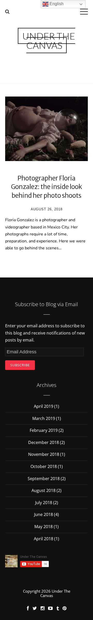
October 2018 (43, 466)
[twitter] (35, 608)
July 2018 (43, 502)
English (56, 4)
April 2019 (43, 406)
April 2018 (43, 539)
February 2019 (44, 430)
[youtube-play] (50, 608)
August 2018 (44, 490)
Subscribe (20, 365)
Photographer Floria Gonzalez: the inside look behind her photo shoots (46, 187)
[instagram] (42, 608)
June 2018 (43, 514)
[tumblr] (57, 608)
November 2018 (43, 454)
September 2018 (44, 478)
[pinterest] (64, 608)
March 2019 (43, 418)
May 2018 (43, 526)
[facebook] (28, 608)
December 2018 (43, 442)
